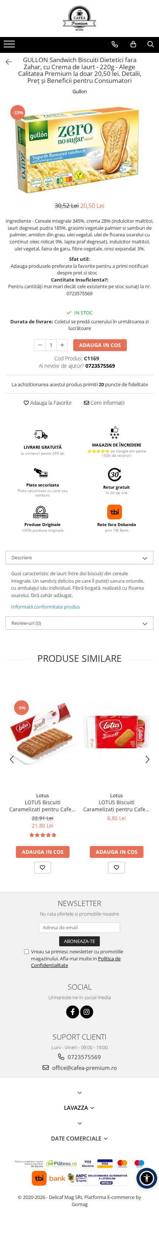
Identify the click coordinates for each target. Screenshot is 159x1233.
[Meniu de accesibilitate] (146, 1178)
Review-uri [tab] (26, 623)
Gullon (79, 91)
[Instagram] (86, 1011)
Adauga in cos (100, 344)
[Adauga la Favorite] (42, 867)
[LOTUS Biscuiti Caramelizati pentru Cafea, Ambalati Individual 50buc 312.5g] (42, 732)
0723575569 (83, 1057)
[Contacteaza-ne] (114, 44)
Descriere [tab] (21, 557)
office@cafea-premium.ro (84, 1067)
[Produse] (10, 46)
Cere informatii (107, 402)
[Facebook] (72, 1011)
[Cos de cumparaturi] (133, 44)
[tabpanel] (79, 149)
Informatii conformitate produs (45, 606)
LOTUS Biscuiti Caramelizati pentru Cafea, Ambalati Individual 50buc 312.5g (42, 806)
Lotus (42, 795)
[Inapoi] (5, 62)
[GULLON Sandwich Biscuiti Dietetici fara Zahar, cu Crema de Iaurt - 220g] (79, 149)
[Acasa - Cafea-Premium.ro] (79, 18)
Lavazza (76, 1107)
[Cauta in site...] (150, 44)
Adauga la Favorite (50, 402)
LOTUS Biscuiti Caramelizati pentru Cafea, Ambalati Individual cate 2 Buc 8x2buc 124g (116, 806)
